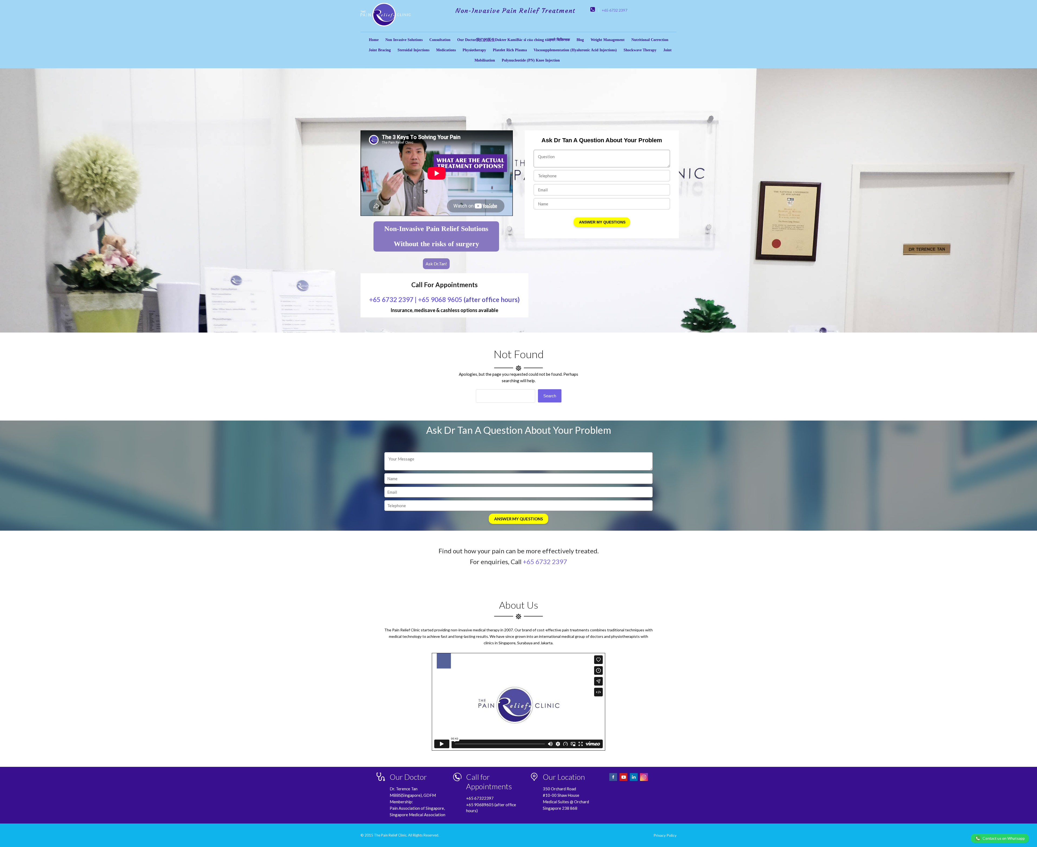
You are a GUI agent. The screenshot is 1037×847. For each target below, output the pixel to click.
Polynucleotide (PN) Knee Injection (531, 60)
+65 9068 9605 (440, 299)
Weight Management (608, 40)
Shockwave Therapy (640, 50)
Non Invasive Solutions (404, 40)
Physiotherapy (474, 50)
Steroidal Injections (413, 50)
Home (374, 40)
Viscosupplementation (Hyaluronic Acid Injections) (575, 50)
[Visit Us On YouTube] (624, 780)
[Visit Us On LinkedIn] (634, 780)
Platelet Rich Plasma (510, 50)
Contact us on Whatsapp (1003, 838)
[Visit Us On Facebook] (613, 780)
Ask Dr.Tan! (436, 263)
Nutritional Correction (649, 40)
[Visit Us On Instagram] (644, 780)
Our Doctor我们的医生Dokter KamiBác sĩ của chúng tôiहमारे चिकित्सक (513, 40)
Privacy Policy (665, 835)
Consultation (439, 40)
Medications (446, 50)
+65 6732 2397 (614, 10)
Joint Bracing (380, 50)
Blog (580, 40)
